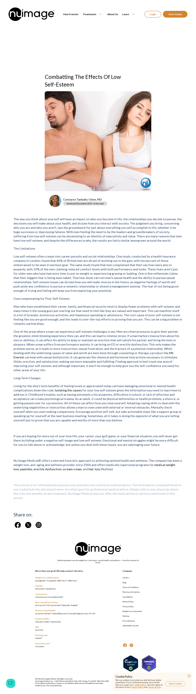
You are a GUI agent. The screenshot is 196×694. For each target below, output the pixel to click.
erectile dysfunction (48, 469)
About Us (112, 14)
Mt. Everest (40, 605)
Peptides (39, 586)
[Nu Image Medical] (18, 525)
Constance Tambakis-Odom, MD (82, 199)
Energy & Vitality (42, 619)
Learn (125, 14)
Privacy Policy (128, 606)
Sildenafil (66, 605)
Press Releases (129, 621)
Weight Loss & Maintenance (47, 577)
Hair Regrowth (41, 635)
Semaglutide (40, 581)
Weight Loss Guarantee (132, 611)
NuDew (38, 638)
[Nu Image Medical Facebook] (125, 645)
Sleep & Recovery (42, 643)
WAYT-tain (72, 581)
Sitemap (126, 616)
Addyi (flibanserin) (60, 613)
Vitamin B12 (56, 622)
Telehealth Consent (131, 625)
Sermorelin (40, 589)
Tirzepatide (51, 581)
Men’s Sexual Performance (46, 602)
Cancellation (128, 597)
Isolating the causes (68, 390)
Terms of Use (154, 687)
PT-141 (92, 613)
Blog (124, 582)
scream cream (72, 469)
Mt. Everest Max (54, 605)
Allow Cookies (175, 683)
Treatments (89, 14)
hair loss (94, 469)
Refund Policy (128, 601)
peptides (26, 469)
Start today (175, 14)
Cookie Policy (139, 685)
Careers (126, 577)
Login (153, 14)
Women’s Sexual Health (45, 610)
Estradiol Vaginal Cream (78, 613)
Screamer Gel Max (43, 613)
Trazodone (39, 646)
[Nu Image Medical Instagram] (131, 645)
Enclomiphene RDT (55, 597)
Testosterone (41, 594)
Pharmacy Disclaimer (131, 592)
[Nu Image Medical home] (31, 14)
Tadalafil (74, 605)
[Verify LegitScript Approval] (131, 663)
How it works (70, 14)
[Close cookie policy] (189, 675)
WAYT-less (62, 581)
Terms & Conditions (131, 587)
